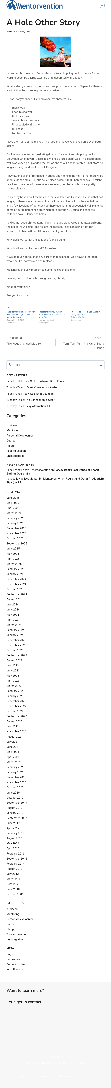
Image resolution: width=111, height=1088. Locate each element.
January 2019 (15, 812)
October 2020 (15, 787)
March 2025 (14, 564)
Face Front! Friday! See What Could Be (30, 393)
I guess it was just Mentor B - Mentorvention (33, 478)
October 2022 (15, 711)
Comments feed (16, 964)
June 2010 (13, 889)
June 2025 (13, 548)
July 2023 (12, 665)
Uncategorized (15, 455)
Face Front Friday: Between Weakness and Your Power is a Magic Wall (52, 314)
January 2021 (15, 772)
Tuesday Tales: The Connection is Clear (30, 399)
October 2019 (15, 797)
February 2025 (15, 569)
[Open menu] (102, 5)
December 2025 (16, 528)
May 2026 (12, 503)
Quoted (10, 440)
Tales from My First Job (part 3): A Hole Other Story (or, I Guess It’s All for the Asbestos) (20, 314)
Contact (43, 1076)
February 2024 (15, 630)
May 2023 (12, 675)
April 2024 (12, 619)
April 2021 (12, 757)
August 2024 (14, 599)
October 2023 (15, 650)
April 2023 (12, 680)
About (22, 1076)
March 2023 (14, 685)
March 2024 (14, 625)
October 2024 (15, 589)
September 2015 (16, 858)
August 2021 (14, 736)
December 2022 (16, 701)
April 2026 (12, 508)
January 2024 (15, 635)
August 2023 (14, 660)
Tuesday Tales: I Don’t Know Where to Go (31, 387)
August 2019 (14, 807)
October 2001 (15, 894)
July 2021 (12, 741)
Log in (10, 954)
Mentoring (12, 430)
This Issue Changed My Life (23, 341)
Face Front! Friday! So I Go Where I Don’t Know (35, 381)
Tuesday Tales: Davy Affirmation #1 (28, 406)
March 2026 (14, 513)
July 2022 (12, 726)
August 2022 (14, 721)
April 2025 (12, 558)
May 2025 (12, 553)
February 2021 (15, 767)
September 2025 (16, 543)
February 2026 (15, 518)
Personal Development (20, 435)
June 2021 (13, 746)
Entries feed (13, 959)
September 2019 (16, 802)
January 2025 (15, 574)
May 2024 (12, 614)
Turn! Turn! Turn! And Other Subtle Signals (84, 343)
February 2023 (15, 691)
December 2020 (16, 777)
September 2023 (16, 655)
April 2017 (12, 828)
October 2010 (15, 884)
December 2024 (16, 579)
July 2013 (12, 873)
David (12, 31)
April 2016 (12, 848)
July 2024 (12, 604)
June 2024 (13, 609)
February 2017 (15, 833)
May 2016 (12, 843)
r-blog (10, 445)
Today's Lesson (16, 450)
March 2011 (14, 879)
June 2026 (13, 497)
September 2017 (16, 818)
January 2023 (15, 696)
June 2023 (13, 670)
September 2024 (16, 594)
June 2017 (13, 823)
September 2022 (16, 716)
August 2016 (14, 838)
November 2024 (16, 584)
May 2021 (12, 751)
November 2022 (16, 706)
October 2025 (15, 538)
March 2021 (14, 762)
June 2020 (13, 792)
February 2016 (15, 853)
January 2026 (15, 523)
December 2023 (16, 640)
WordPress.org (15, 969)
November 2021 (16, 731)
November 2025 (16, 533)
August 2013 (14, 868)
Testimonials (67, 1076)
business (12, 425)
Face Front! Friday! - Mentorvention (28, 470)
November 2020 (16, 782)
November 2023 (16, 645)
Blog (89, 1076)
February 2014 (15, 863)
